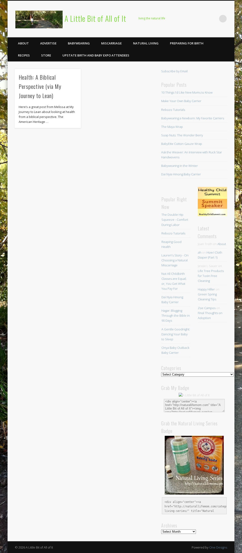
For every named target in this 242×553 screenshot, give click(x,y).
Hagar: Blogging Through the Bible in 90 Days (175, 315)
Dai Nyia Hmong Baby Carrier (181, 174)
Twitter (184, 18)
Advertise (48, 43)
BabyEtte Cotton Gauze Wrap (181, 144)
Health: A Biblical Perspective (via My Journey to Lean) (40, 86)
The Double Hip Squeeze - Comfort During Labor (174, 219)
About (23, 43)
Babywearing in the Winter (179, 166)
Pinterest (194, 18)
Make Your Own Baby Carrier (181, 101)
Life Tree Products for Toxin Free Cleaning (211, 276)
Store (46, 55)
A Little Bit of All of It (95, 18)
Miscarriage (111, 43)
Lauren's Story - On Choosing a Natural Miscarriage (175, 260)
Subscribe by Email (174, 71)
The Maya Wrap (172, 127)
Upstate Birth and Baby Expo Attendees (95, 55)
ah (199, 252)
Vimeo (203, 18)
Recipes (24, 55)
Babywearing (79, 43)
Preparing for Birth (186, 43)
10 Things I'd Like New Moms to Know (186, 92)
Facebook (174, 18)
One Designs (218, 547)
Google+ (213, 18)
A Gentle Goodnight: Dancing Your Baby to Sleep (175, 334)
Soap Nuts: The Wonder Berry (182, 135)
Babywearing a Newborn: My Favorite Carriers (192, 118)
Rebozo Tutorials (173, 110)
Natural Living (146, 43)
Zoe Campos (207, 308)
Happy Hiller (206, 289)
